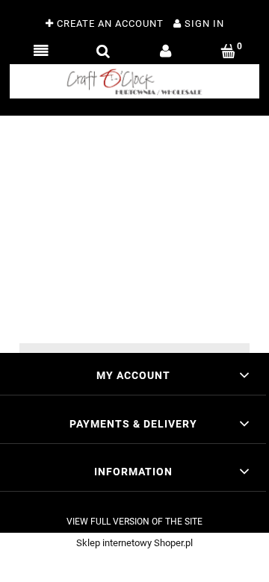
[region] (134, 229)
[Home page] (134, 81)
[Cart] (228, 51)
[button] (41, 51)
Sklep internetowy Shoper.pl (134, 542)
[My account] (165, 51)
